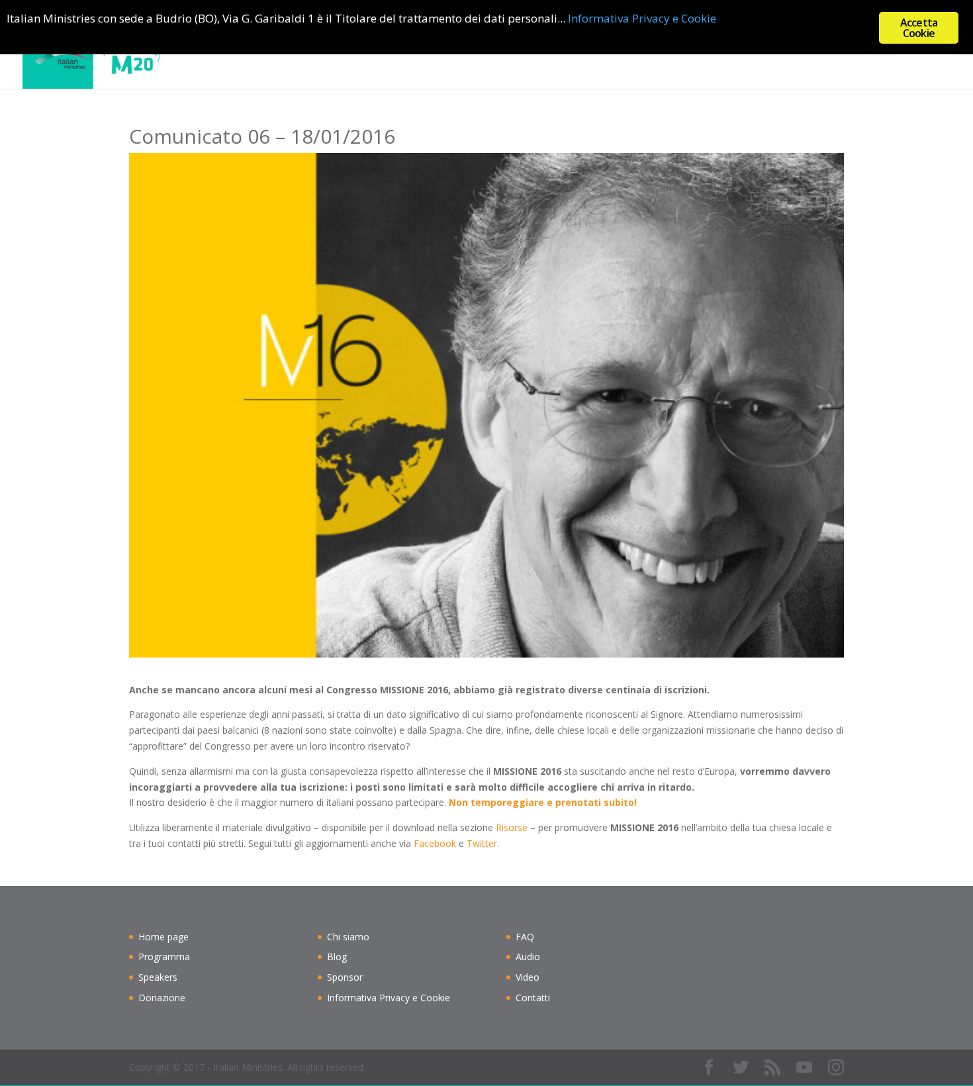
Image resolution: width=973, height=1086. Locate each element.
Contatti (877, 45)
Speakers (157, 977)
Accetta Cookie (918, 27)
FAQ (525, 936)
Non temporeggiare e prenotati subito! (543, 802)
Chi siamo (817, 45)
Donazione (161, 997)
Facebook (435, 843)
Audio (528, 956)
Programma (164, 956)
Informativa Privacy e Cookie (388, 997)
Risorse (512, 827)
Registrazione (707, 45)
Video (527, 977)
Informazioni (614, 45)
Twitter (482, 843)
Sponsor (345, 977)
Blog (767, 45)
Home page (540, 45)
